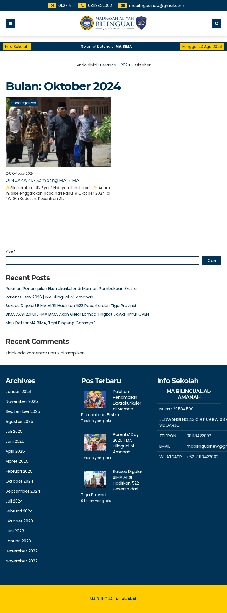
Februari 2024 (19, 511)
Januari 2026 (18, 391)
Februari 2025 (19, 471)
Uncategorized (23, 103)
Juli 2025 (14, 431)
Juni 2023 (15, 531)
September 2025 (23, 411)
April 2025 (15, 451)
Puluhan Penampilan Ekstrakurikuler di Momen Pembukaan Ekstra (71, 288)
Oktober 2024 (19, 481)
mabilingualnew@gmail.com (156, 5)
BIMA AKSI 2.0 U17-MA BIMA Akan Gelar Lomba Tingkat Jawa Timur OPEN (77, 314)
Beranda (108, 65)
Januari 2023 (18, 541)
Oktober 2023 (19, 521)
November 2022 (21, 561)
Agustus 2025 (19, 421)
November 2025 (22, 401)
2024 (125, 65)
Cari (10, 252)
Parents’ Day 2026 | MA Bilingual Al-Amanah (49, 297)
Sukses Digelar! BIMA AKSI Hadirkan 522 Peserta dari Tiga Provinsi (71, 305)
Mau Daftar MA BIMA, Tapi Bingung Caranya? (51, 323)
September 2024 (23, 491)
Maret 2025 (17, 461)
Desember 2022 (21, 551)
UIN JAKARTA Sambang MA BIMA (42, 180)
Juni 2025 (15, 441)
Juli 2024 (14, 501)
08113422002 (100, 5)
